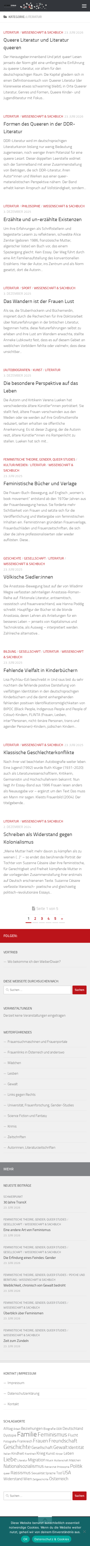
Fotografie (10, 1441)
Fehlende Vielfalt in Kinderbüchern (40, 670)
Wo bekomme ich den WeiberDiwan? (34, 962)
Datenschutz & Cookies (51, 1539)
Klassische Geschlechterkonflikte (38, 753)
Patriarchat (50, 1466)
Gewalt (13, 1084)
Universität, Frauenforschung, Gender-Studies (41, 1105)
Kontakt (13, 1404)
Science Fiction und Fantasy (27, 1116)
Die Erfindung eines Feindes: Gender (29, 1258)
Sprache (50, 1473)
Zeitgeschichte (40, 1479)
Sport (26, 288)
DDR (59, 1429)
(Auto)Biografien (16, 370)
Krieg (40, 1453)
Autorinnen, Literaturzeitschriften (31, 1147)
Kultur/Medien (15, 465)
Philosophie (31, 206)
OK (25, 1539)
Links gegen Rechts (22, 1095)
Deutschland (73, 1428)
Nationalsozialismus (23, 1466)
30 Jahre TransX (14, 1202)
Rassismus (21, 1472)
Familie (27, 1434)
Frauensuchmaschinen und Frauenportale (37, 1042)
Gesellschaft (35, 558)
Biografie (49, 1429)
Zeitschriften (17, 1137)
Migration (36, 1459)
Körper (59, 1453)
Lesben (13, 1073)
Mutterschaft (61, 1460)
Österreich (58, 1478)
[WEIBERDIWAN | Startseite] (35, 5)
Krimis (12, 1126)
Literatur (11, 33)
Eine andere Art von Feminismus (27, 1230)
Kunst (37, 370)
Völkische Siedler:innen (28, 577)
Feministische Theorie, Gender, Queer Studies (39, 459)
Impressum (16, 1383)
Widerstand (13, 1479)
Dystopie (9, 1435)
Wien (27, 1479)
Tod (59, 1473)
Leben (69, 1453)
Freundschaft (63, 1441)
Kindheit (17, 1453)
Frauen (40, 1441)
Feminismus (52, 1434)
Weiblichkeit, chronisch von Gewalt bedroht (34, 1285)
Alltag (8, 1428)
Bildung (9, 652)
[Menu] (84, 6)
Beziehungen (32, 1428)
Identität (76, 1447)
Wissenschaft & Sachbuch (42, 33)
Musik (49, 1460)
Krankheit (30, 1453)
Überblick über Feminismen (23, 1313)
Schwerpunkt (13, 1196)
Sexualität (38, 1473)
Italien (7, 1453)
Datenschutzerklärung (23, 1393)
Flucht (73, 1435)
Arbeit (16, 1429)
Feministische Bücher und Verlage (40, 484)
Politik (76, 1466)
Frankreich (24, 1441)
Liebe (10, 1459)
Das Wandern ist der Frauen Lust (38, 301)
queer (6, 1473)
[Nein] (84, 1531)
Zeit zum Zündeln (16, 1341)
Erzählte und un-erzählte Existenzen (42, 219)
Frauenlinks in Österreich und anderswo (36, 1052)
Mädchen (14, 1063)
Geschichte (12, 558)
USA (67, 1472)
